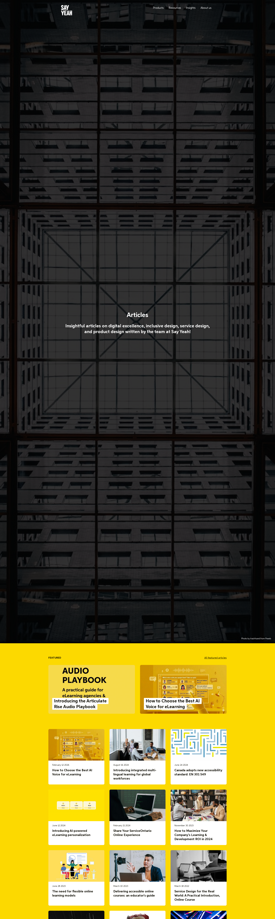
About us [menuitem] (206, 8)
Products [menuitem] (158, 8)
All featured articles (215, 658)
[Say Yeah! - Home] (66, 11)
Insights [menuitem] (190, 8)
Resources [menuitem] (175, 8)
